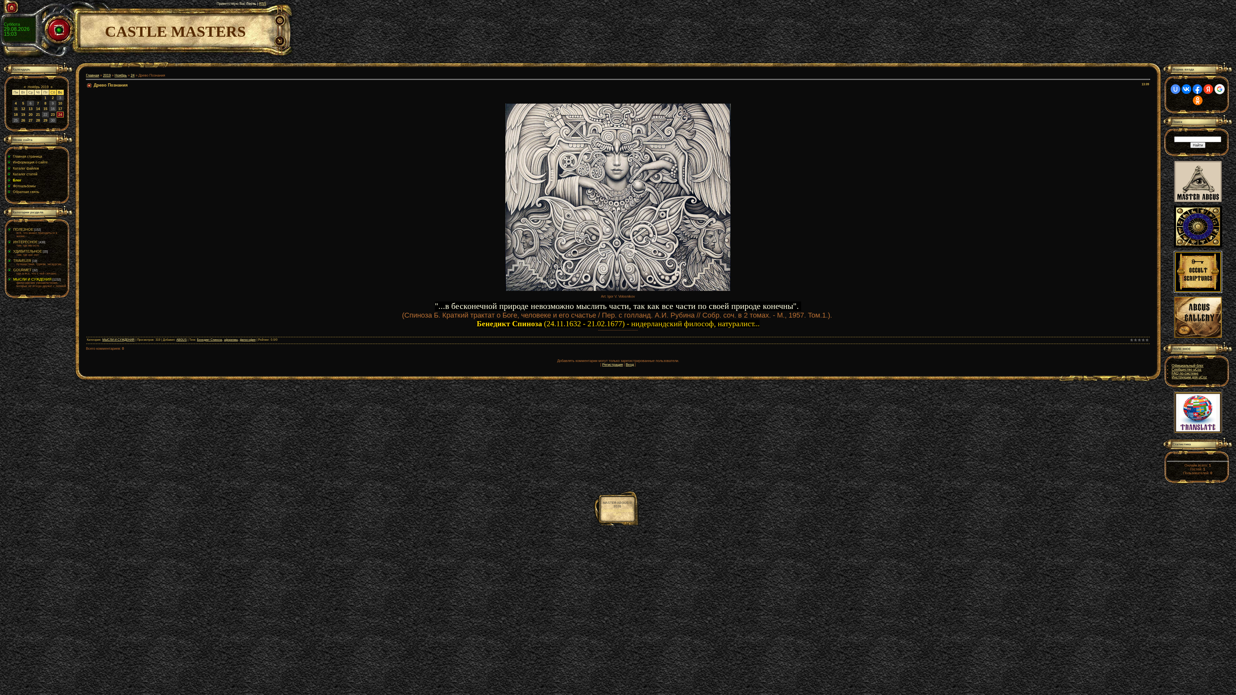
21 (38, 114)
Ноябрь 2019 (38, 87)
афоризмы (231, 339)
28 (38, 120)
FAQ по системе (1185, 373)
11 (16, 109)
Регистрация (612, 364)
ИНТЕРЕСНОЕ (25, 242)
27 (31, 120)
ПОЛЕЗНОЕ (23, 229)
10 (60, 103)
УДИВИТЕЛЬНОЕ (27, 251)
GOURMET (22, 270)
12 (23, 109)
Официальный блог (1187, 365)
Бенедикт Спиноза (209, 339)
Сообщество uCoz (1187, 369)
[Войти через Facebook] (1197, 89)
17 (60, 109)
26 (23, 120)
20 (31, 114)
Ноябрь (121, 75)
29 (45, 120)
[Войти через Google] (1219, 89)
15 (45, 109)
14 (38, 109)
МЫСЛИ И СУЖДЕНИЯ (32, 279)
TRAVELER (22, 261)
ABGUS (181, 339)
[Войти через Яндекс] (1208, 89)
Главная (92, 75)
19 (23, 114)
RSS (262, 3)
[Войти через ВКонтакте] (1186, 89)
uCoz (617, 513)
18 (16, 114)
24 (60, 114)
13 (31, 109)
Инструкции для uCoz (1189, 377)
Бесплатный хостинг (617, 510)
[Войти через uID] (1175, 89)
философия (248, 339)
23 (53, 114)
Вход (630, 364)
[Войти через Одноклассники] (1198, 100)
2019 (107, 75)
